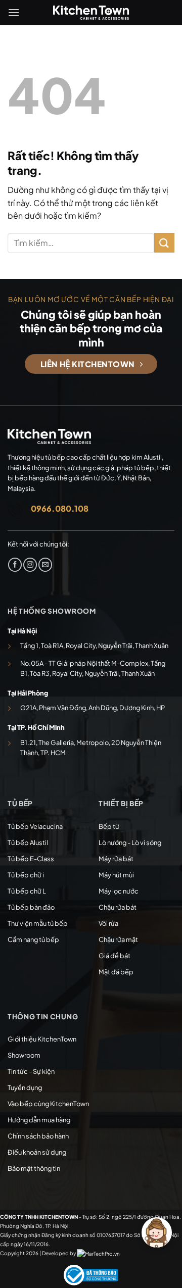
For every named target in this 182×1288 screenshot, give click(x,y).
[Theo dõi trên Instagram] (30, 565)
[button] (14, 12)
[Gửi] (164, 243)
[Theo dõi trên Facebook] (15, 565)
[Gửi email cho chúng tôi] (45, 565)
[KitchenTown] (91, 13)
